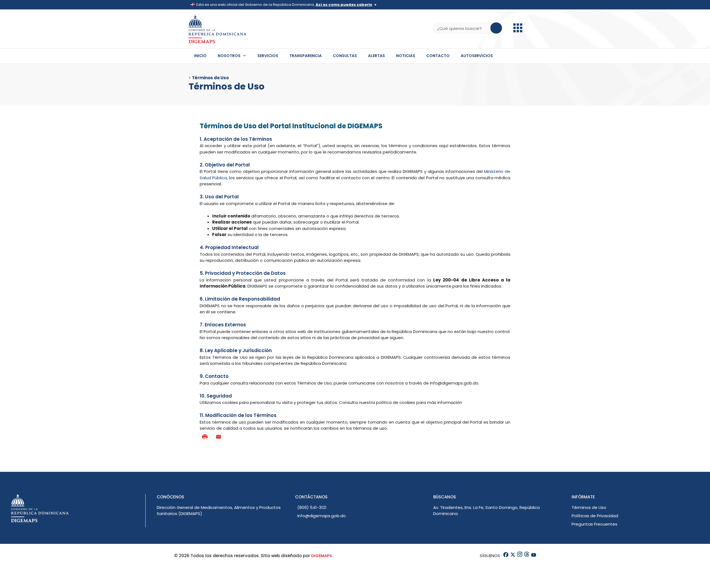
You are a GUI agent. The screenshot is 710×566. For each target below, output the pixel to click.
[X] (512, 556)
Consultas (345, 55)
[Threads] (526, 556)
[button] (517, 31)
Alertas (376, 55)
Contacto (438, 55)
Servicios (267, 55)
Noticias (405, 55)
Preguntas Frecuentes (594, 524)
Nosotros (229, 55)
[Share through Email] (218, 437)
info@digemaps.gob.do (321, 516)
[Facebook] (505, 556)
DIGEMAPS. (322, 556)
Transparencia (305, 55)
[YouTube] (533, 556)
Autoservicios (477, 55)
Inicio (200, 55)
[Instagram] (519, 556)
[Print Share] (205, 437)
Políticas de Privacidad (595, 516)
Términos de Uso (589, 507)
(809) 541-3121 (311, 507)
